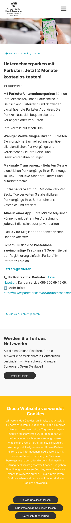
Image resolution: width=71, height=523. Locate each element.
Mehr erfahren (19, 375)
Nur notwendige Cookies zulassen (35, 507)
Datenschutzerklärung (35, 515)
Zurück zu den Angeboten (24, 53)
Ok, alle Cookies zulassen (35, 499)
